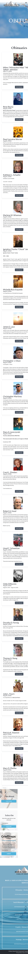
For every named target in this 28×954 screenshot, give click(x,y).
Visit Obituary (19, 87)
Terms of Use (25, 952)
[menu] (26, 2)
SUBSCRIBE (9, 826)
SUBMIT (9, 853)
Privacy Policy (19, 952)
